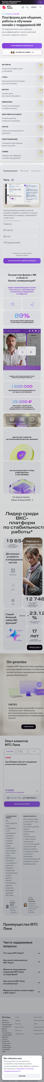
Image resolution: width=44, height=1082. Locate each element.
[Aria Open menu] (40, 7)
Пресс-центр (19, 1027)
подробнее (29, 727)
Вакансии (18, 1030)
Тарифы (17, 1020)
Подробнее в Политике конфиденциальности (19, 1070)
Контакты (18, 1024)
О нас (17, 1017)
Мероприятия (38, 1030)
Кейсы (36, 1024)
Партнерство (19, 1034)
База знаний (38, 1017)
